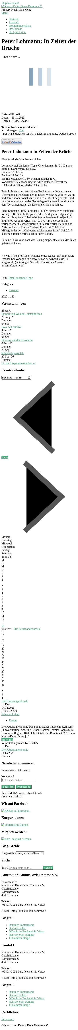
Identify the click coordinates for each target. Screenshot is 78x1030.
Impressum (7, 1019)
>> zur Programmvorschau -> (18, 363)
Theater (13, 720)
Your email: (8, 776)
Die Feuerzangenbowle (27, 628)
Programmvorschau (20, 25)
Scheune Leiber (10, 714)
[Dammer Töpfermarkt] (14, 824)
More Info (7, 739)
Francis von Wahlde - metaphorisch (21, 313)
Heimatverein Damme (21, 934)
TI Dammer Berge (19, 938)
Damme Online (17, 928)
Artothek (14, 22)
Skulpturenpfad (17, 32)
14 (2, 625)
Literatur (14, 290)
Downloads (15, 28)
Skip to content (10, 3)
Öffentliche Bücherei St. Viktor (26, 931)
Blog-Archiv (8, 853)
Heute (4, 457)
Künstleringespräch (12, 353)
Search (5, 867)
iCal (21, 130)
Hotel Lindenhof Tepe (20, 277)
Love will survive (11, 326)
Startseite (14, 19)
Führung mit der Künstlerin (17, 340)
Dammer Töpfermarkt (21, 924)
